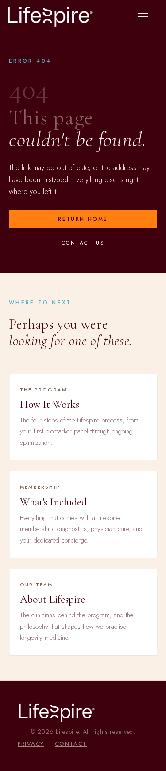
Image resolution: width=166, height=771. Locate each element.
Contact (71, 744)
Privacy (31, 744)
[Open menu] (147, 16)
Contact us (83, 243)
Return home (83, 219)
